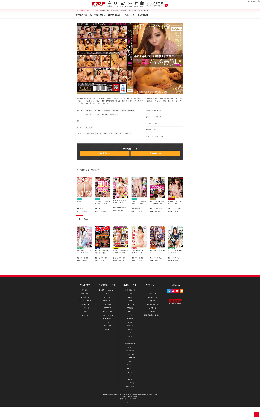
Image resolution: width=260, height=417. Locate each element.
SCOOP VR (107, 308)
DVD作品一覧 (85, 297)
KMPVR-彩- (107, 297)
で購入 (104, 153)
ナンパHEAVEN (130, 358)
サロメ (130, 336)
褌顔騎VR (79, 201)
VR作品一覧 (84, 293)
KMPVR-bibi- (107, 300)
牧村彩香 (131, 110)
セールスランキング (85, 300)
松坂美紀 (107, 110)
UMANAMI (89, 127)
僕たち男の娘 (130, 351)
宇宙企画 (130, 308)
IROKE (130, 297)
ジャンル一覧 (85, 304)
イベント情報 (153, 293)
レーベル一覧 (85, 308)
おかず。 (153, 248)
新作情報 (85, 290)
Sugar (130, 300)
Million (134, 248)
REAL (130, 311)
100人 (130, 372)
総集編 (127, 133)
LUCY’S (130, 329)
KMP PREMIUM (130, 290)
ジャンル (115, 6)
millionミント (130, 304)
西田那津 (104, 114)
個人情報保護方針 (152, 304)
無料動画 (129, 6)
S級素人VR (107, 304)
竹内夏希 (96, 114)
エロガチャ (130, 326)
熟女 (121, 133)
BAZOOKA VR (107, 311)
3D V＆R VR (107, 326)
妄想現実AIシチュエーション (107, 290)
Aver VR (107, 329)
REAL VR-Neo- (107, 318)
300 (130, 340)
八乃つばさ (89, 110)
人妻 (116, 133)
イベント (142, 6)
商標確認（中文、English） (152, 315)
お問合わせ (152, 308)
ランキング (123, 6)
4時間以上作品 (90, 133)
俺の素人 (130, 347)
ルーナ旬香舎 (130, 383)
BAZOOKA (80, 248)
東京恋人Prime (130, 386)
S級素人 (116, 248)
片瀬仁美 (123, 110)
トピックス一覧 (152, 297)
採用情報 (152, 311)
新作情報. (109, 6)
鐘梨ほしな (113, 114)
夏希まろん (98, 110)
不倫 (105, 133)
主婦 (110, 133)
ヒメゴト (130, 333)
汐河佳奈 (115, 110)
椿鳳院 (130, 379)
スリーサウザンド (130, 343)
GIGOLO (130, 375)
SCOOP (98, 248)
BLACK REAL (130, 354)
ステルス (107, 322)
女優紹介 (136, 6)
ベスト (99, 133)
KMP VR (79, 199)
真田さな (88, 114)
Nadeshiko (171, 199)
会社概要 (152, 301)
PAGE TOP (256, 414)
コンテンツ (85, 315)
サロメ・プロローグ (107, 315)
